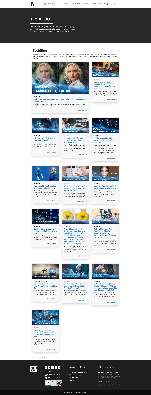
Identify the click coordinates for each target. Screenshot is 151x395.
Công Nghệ (37, 281)
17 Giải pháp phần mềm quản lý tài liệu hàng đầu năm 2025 (104, 140)
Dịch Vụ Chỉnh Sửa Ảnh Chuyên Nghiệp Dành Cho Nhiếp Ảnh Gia (74, 140)
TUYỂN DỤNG (97, 4)
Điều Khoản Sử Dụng (75, 375)
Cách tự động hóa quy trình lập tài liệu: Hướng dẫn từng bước (45, 231)
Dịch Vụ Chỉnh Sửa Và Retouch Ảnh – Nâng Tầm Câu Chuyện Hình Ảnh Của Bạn (104, 85)
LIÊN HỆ (105, 4)
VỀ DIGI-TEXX (76, 4)
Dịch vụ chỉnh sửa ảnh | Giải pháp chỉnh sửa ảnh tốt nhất (105, 187)
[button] (59, 4)
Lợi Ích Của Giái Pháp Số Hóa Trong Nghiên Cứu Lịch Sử (45, 286)
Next (42, 357)
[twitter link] (49, 367)
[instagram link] (46, 367)
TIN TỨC (86, 4)
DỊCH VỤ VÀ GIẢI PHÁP (51, 4)
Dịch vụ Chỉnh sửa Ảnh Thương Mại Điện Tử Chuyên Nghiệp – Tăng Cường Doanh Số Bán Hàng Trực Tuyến (105, 233)
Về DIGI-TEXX (73, 377)
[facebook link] (59, 367)
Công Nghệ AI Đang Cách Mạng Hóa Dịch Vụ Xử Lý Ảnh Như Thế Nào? (74, 286)
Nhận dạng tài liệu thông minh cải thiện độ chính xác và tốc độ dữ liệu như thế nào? (45, 333)
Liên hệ (71, 380)
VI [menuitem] (116, 4)
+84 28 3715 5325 (53, 371)
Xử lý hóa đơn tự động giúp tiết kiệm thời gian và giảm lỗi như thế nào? (75, 188)
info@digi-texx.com (53, 374)
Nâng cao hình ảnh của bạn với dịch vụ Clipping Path (45, 187)
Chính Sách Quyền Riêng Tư (78, 372)
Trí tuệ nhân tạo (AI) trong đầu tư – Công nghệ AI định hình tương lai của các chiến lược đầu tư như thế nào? (105, 287)
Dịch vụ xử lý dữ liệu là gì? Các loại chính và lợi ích (45, 139)
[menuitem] (116, 4)
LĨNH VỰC (65, 4)
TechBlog (37, 96)
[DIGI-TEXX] (34, 4)
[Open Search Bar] (110, 4)
